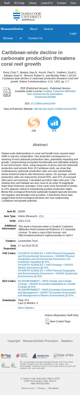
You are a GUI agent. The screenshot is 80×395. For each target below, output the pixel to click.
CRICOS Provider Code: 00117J (40, 381)
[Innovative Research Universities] (21, 355)
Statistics (67, 340)
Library (33, 3)
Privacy (41, 388)
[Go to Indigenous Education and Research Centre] (5, 365)
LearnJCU (47, 3)
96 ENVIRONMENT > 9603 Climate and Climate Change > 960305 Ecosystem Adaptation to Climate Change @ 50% (46, 284)
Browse (8, 38)
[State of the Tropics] (66, 355)
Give (73, 3)
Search (48, 28)
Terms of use (27, 388)
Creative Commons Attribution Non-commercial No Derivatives (51, 93)
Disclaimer (53, 388)
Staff (7, 3)
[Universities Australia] (40, 355)
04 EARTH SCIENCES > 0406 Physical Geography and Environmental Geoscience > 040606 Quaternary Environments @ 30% (48, 273)
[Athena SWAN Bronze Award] (6, 355)
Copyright (14, 340)
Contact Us (35, 38)
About (33, 28)
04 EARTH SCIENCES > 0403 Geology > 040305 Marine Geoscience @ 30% (45, 266)
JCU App (19, 3)
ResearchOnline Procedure (40, 340)
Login (73, 33)
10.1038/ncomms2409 (42, 103)
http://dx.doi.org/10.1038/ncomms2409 (55, 109)
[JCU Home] (27, 14)
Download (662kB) (45, 97)
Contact (61, 3)
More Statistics (26, 307)
